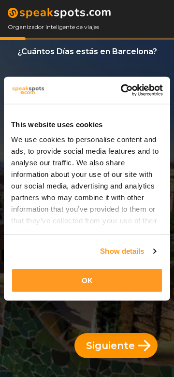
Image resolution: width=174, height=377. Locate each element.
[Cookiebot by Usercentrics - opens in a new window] (123, 90)
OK (87, 280)
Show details (122, 251)
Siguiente (110, 345)
